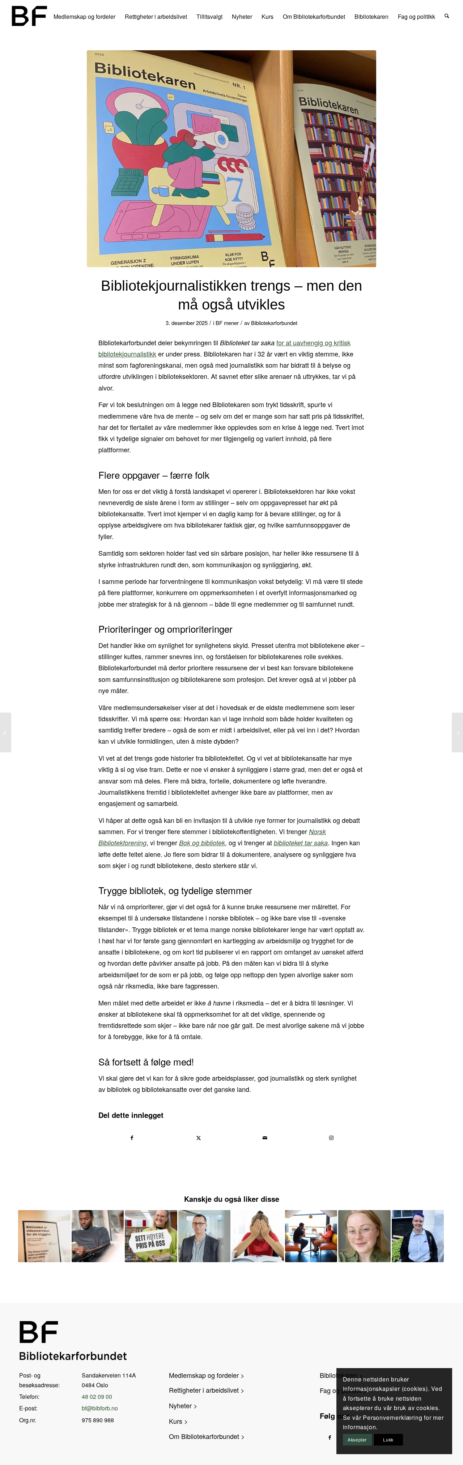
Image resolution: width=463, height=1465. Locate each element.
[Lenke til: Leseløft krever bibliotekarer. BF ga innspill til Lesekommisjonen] (418, 1236)
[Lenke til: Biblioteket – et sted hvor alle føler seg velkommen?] (364, 1236)
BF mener (227, 322)
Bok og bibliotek (202, 842)
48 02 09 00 (97, 1396)
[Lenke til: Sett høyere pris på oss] (151, 1236)
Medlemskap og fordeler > (207, 1375)
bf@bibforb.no (100, 1408)
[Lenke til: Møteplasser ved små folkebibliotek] (311, 1236)
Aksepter (357, 1439)
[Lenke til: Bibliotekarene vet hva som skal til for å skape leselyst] (98, 1236)
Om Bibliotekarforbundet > (207, 1436)
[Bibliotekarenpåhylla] (231, 158)
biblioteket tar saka (301, 842)
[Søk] (447, 16)
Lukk (388, 1439)
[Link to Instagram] (331, 1138)
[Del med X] (199, 1138)
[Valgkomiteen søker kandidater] (457, 732)
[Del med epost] (265, 1138)
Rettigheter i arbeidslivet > (207, 1389)
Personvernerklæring (392, 1417)
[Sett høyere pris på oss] (5, 732)
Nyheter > (183, 1405)
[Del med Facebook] (132, 1138)
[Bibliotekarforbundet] (29, 16)
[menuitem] (84, 16)
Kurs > (178, 1421)
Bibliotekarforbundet (274, 322)
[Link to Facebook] (330, 1437)
